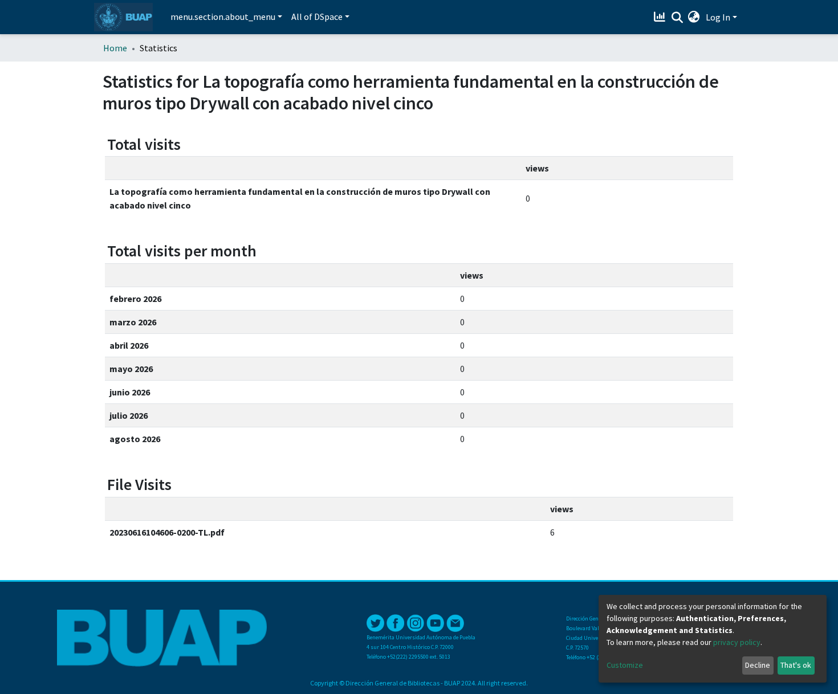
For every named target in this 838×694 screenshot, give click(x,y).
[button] (694, 17)
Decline (757, 665)
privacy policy (736, 642)
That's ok (795, 665)
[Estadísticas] (661, 17)
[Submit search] (677, 17)
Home (115, 48)
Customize (625, 665)
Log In (718, 17)
